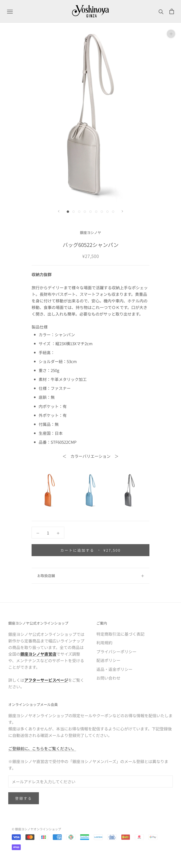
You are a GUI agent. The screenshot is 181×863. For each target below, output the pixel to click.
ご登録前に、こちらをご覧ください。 (42, 748)
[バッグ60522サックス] (90, 490)
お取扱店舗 (46, 575)
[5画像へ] (90, 211)
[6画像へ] (96, 211)
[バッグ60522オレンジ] (50, 490)
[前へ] (58, 211)
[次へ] (122, 211)
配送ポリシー (108, 660)
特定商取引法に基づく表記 (120, 634)
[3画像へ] (79, 211)
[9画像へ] (113, 211)
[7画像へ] (102, 211)
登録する (23, 798)
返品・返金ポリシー (114, 669)
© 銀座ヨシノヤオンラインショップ (36, 829)
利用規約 (104, 642)
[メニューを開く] (10, 11)
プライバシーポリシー (116, 651)
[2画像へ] (73, 211)
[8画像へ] (107, 211)
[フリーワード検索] (161, 11)
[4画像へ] (85, 211)
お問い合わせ (108, 678)
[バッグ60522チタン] (131, 490)
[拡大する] (171, 34)
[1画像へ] (68, 211)
